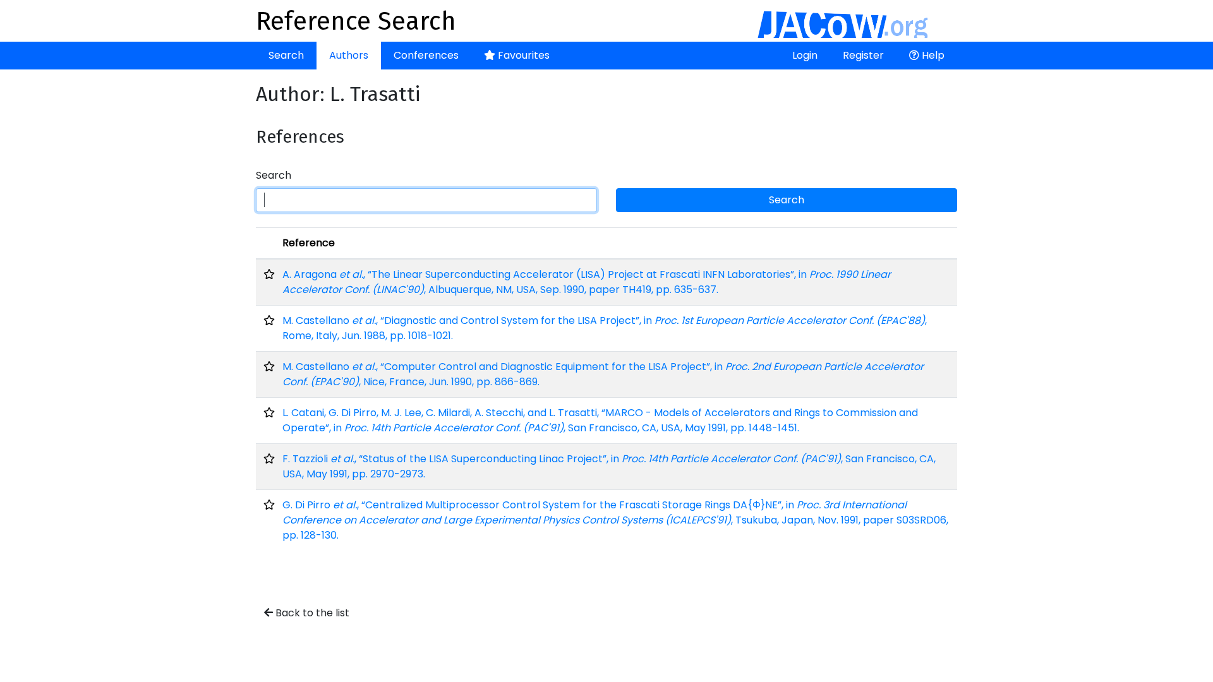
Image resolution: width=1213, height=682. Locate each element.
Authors (348, 55)
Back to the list (311, 613)
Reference (308, 243)
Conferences (426, 55)
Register (863, 55)
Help (931, 55)
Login (805, 55)
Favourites (522, 55)
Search (286, 55)
